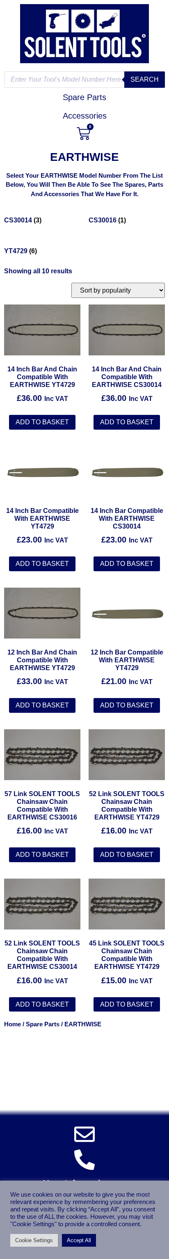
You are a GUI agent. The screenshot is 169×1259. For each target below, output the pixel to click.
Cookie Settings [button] (34, 1240)
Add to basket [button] (42, 422)
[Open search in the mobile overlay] (84, 79)
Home (12, 1024)
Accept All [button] (79, 1240)
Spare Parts (42, 1024)
